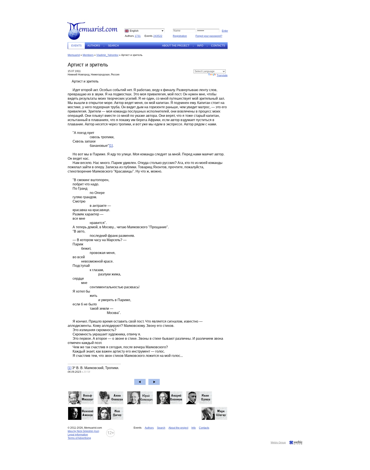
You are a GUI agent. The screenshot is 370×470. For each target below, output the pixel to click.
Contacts (218, 45)
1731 (138, 36)
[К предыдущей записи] (140, 382)
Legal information (78, 434)
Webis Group (278, 442)
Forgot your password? (208, 36)
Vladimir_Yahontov (107, 55)
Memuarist (74, 55)
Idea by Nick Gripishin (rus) (83, 431)
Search (113, 45)
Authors (93, 45)
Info (200, 45)
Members (88, 55)
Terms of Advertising (79, 438)
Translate (222, 75)
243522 (157, 36)
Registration (180, 36)
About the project (175, 45)
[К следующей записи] (154, 382)
